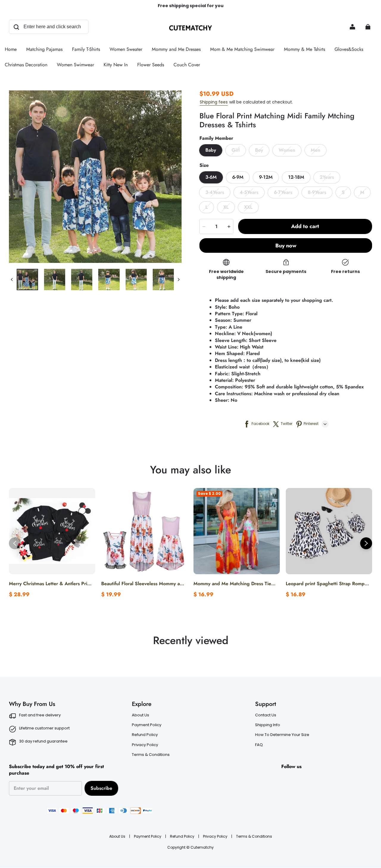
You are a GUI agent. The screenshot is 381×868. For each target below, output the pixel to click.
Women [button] (287, 150)
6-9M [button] (237, 177)
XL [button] (226, 207)
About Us (140, 715)
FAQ (259, 745)
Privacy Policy (145, 745)
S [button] (343, 192)
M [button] (362, 192)
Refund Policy (145, 734)
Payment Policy (146, 725)
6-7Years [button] (283, 192)
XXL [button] (248, 207)
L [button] (206, 207)
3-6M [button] (211, 177)
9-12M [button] (266, 177)
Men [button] (315, 150)
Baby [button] (210, 150)
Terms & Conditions (151, 754)
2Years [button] (327, 177)
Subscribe (101, 788)
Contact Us (265, 715)
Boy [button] (259, 150)
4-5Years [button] (249, 192)
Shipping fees (214, 102)
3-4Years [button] (214, 192)
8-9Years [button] (317, 192)
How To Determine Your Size (282, 734)
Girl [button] (236, 150)
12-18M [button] (296, 177)
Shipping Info (267, 725)
